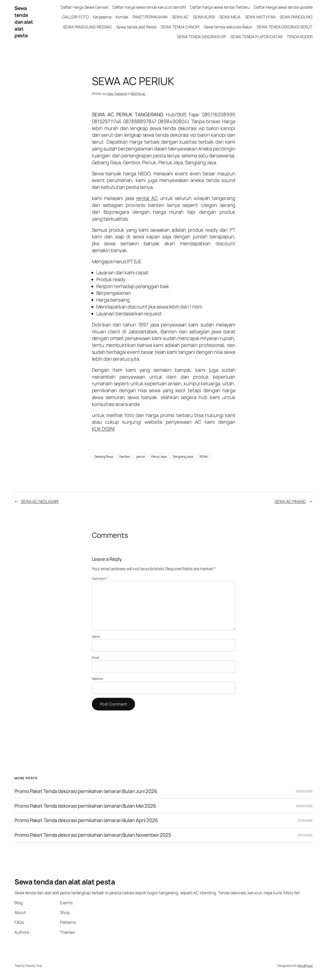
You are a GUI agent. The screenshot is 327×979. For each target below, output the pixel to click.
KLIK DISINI (103, 428)
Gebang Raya (103, 456)
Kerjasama (102, 17)
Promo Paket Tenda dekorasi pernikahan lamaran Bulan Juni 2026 (85, 791)
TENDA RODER (300, 36)
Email (95, 657)
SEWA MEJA (229, 17)
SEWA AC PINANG (290, 501)
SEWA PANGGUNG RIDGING (87, 27)
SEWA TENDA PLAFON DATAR (256, 36)
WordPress (305, 965)
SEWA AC (180, 17)
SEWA (203, 456)
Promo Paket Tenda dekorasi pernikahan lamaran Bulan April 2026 (86, 820)
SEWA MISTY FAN (260, 17)
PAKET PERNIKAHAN (150, 17)
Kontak (122, 17)
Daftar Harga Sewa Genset (84, 7)
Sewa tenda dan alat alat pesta (23, 22)
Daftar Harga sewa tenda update (283, 7)
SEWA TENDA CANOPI (180, 27)
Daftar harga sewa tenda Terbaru (220, 7)
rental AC (147, 198)
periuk (140, 456)
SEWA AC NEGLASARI (40, 501)
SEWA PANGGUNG (296, 17)
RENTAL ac (138, 93)
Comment (100, 578)
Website (97, 678)
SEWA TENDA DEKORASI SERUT (285, 27)
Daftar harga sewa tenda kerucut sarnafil (149, 7)
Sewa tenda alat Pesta (136, 27)
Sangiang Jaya (183, 456)
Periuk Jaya (159, 456)
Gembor (124, 456)
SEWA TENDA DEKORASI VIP (201, 36)
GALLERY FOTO (75, 17)
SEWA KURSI (204, 17)
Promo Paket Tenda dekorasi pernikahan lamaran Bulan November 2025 (92, 835)
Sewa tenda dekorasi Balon (228, 27)
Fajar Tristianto (117, 93)
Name (96, 636)
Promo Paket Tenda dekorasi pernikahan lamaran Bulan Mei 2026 (85, 806)
